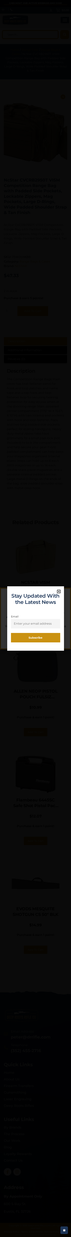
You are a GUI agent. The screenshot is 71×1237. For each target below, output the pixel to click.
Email (15, 616)
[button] (58, 591)
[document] (35, 618)
